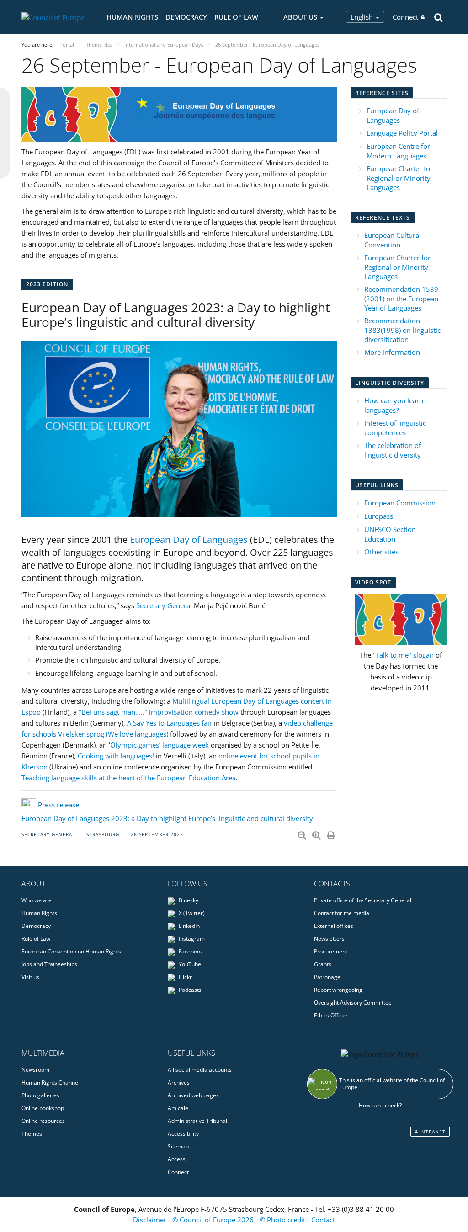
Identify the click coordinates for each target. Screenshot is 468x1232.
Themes (31, 1133)
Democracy (186, 16)
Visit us (30, 977)
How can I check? (380, 1105)
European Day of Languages (189, 539)
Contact (323, 1219)
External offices (333, 926)
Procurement (330, 951)
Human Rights (132, 16)
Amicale (178, 1108)
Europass (378, 516)
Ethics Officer (331, 1015)
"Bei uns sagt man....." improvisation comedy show (159, 711)
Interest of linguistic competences (395, 427)
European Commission (400, 502)
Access (177, 1159)
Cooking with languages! (116, 755)
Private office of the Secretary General (362, 900)
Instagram (191, 938)
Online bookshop (42, 1108)
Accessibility (183, 1133)
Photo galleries (40, 1095)
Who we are (36, 900)
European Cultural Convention (392, 240)
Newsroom (35, 1070)
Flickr (184, 977)
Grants (322, 964)
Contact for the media (341, 913)
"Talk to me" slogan (403, 654)
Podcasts (189, 990)
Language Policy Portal (402, 132)
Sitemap (178, 1146)
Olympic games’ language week (159, 744)
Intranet (432, 1131)
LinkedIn (188, 926)
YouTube (189, 964)
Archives (179, 1082)
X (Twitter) (191, 913)
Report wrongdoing (338, 990)
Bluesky (187, 900)
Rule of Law (236, 16)
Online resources (43, 1121)
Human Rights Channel (50, 1082)
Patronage (327, 977)
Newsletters (329, 938)
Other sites (381, 551)
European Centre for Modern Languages (398, 151)
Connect (405, 16)
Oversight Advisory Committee (353, 1002)
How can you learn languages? (393, 405)
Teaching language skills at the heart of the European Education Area (128, 777)
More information (392, 352)
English (363, 16)
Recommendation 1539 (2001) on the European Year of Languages (401, 298)
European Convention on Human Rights (71, 951)
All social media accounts (200, 1070)
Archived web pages (193, 1095)
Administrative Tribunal (197, 1121)
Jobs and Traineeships (49, 964)
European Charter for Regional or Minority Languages (400, 178)
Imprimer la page (332, 833)
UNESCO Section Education (390, 534)
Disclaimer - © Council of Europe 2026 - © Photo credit (220, 1219)
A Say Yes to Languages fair (169, 722)
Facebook (190, 951)
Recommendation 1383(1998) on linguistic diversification (402, 330)
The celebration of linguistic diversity (392, 450)
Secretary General (164, 605)
